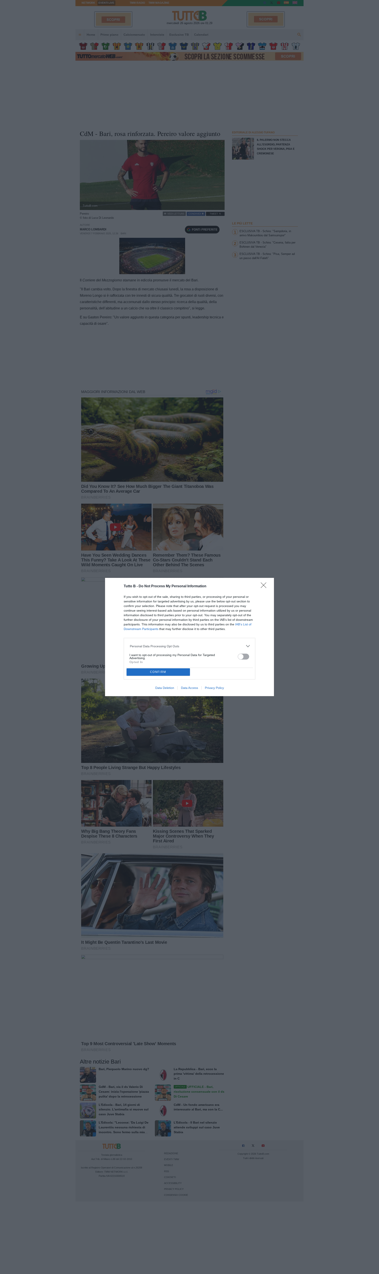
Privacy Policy (214, 688)
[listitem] (189, 646)
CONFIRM (158, 672)
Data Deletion (164, 688)
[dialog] (189, 637)
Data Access (189, 688)
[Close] (265, 586)
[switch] (243, 657)
